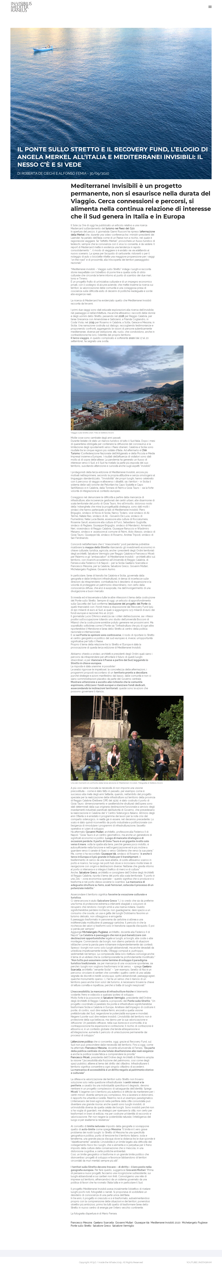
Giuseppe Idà (108, 853)
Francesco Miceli (80, 1057)
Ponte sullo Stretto (81, 1225)
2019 (91, 322)
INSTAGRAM (205, 1262)
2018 (121, 316)
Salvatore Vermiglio (114, 997)
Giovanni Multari (95, 831)
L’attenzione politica (82, 1041)
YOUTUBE (191, 1262)
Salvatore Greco (88, 872)
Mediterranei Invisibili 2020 (166, 1222)
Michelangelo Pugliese (95, 932)
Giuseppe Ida (141, 1222)
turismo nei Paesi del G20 (120, 228)
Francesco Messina (96, 1048)
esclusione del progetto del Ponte (128, 603)
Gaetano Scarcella (103, 1222)
